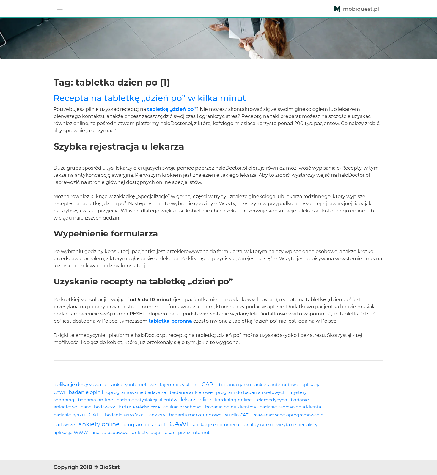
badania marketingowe (196, 415)
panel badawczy (98, 407)
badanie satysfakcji (126, 415)
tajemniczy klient (179, 384)
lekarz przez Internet (187, 432)
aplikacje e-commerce (217, 424)
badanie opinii (86, 392)
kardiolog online (234, 400)
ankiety (157, 415)
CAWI (180, 424)
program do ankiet (145, 424)
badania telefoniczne (140, 407)
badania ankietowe (192, 392)
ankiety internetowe (134, 384)
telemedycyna (271, 400)
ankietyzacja (146, 432)
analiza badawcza (111, 432)
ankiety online (99, 424)
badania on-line (96, 400)
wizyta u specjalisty (296, 424)
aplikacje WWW (71, 432)
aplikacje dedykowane (81, 384)
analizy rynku (259, 424)
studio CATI (238, 415)
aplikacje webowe (183, 407)
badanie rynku (70, 415)
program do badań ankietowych (251, 392)
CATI (96, 414)
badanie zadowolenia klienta (290, 407)
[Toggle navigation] (60, 8)
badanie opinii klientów (231, 407)
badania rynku (235, 384)
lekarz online (197, 400)
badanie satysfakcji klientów (147, 400)
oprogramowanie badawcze (136, 392)
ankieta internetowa (276, 384)
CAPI (209, 384)
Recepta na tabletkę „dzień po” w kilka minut (150, 98)
